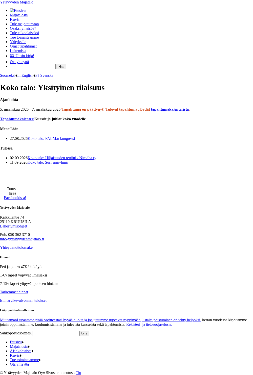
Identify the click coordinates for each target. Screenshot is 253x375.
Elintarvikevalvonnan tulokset (23, 300)
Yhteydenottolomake (16, 247)
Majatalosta (19, 15)
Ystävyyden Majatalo (16, 2)
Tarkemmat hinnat (14, 292)
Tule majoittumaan (24, 24)
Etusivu (16, 342)
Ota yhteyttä (19, 62)
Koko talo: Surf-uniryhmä (47, 162)
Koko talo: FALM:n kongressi (51, 138)
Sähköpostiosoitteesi (16, 333)
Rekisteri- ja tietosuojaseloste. (149, 324)
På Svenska (44, 75)
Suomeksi (7, 75)
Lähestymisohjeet (13, 226)
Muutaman (100, 320)
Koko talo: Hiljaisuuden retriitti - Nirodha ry (62, 158)
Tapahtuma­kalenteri (17, 119)
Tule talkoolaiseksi (24, 33)
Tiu (78, 373)
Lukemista (18, 51)
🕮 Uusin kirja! (22, 56)
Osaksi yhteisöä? (23, 28)
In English (25, 75)
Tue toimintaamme (24, 37)
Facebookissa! (15, 198)
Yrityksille (18, 42)
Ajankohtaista (20, 351)
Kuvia (15, 19)
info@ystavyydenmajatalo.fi (22, 239)
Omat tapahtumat (23, 46)
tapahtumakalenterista (170, 109)
